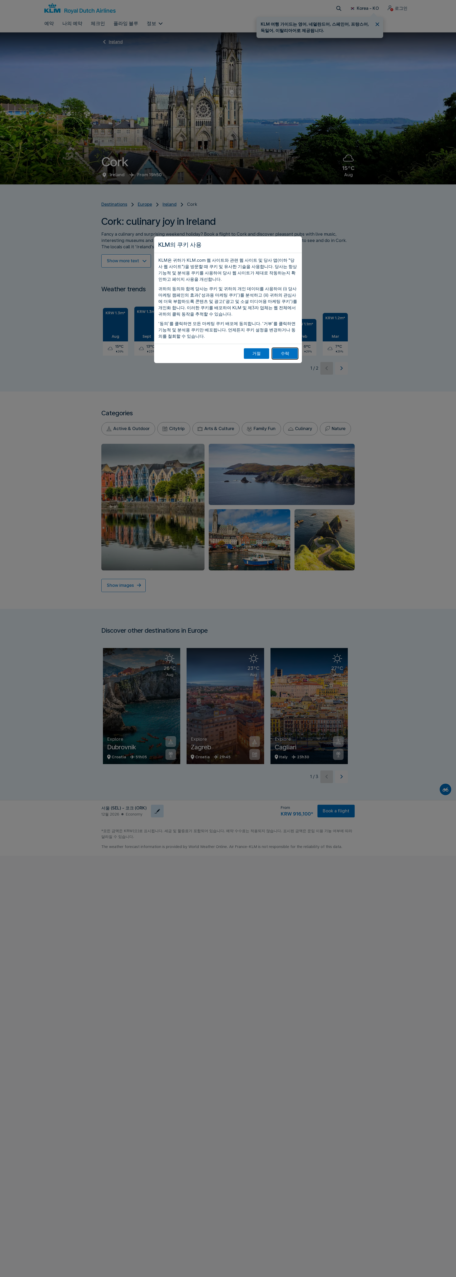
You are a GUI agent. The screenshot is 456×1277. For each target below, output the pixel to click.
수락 (285, 353)
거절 (256, 353)
